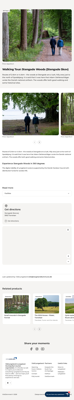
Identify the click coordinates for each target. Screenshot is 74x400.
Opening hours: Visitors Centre (36, 369)
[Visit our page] (31, 349)
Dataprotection (40, 394)
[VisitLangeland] (11, 358)
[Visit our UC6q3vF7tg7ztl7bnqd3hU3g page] (42, 349)
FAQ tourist (36, 376)
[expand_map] (68, 230)
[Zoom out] (68, 261)
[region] (37, 245)
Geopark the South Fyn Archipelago (49, 369)
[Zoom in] (68, 256)
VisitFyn (47, 374)
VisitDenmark (49, 376)
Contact (34, 374)
